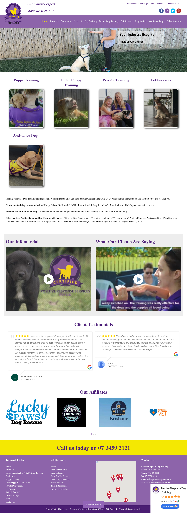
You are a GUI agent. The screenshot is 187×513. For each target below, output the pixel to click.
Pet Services (126, 21)
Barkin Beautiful (58, 482)
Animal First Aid (13, 492)
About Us (54, 21)
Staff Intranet (170, 3)
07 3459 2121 (45, 11)
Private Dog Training (108, 21)
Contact (159, 3)
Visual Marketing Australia (130, 509)
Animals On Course (59, 469)
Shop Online (140, 21)
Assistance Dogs (156, 21)
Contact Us (10, 501)
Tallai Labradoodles (59, 485)
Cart (152, 3)
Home (44, 21)
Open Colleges (57, 472)
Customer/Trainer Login (137, 3)
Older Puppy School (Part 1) (18, 482)
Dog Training (90, 21)
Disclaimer (64, 509)
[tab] (91, 434)
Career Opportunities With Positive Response (24, 472)
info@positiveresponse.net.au (159, 479)
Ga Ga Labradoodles (59, 489)
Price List (77, 21)
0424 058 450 (154, 469)
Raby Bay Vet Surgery (60, 476)
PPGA (53, 466)
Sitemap (73, 509)
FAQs (8, 498)
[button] (121, 477)
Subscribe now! (93, 504)
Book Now (66, 21)
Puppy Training (12, 479)
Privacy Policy (52, 509)
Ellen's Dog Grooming (60, 479)
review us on (169, 505)
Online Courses (174, 21)
